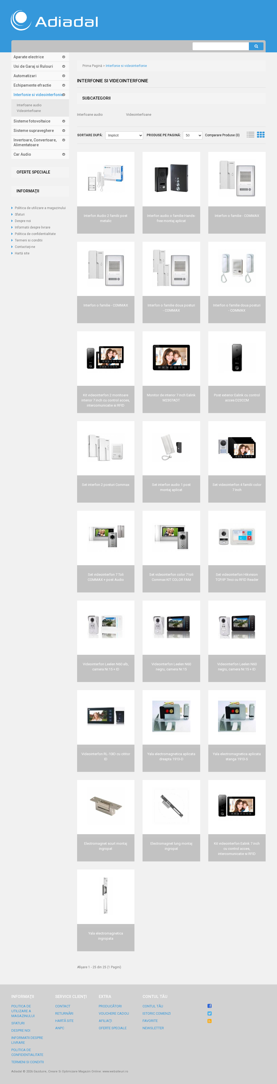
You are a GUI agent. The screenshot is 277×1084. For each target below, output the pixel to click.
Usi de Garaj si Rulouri (33, 66)
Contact (62, 1006)
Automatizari (25, 76)
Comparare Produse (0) (222, 135)
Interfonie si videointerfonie (38, 95)
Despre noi (23, 221)
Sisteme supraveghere (34, 130)
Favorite (150, 1021)
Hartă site (22, 253)
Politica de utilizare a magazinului (40, 208)
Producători (110, 1006)
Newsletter (153, 1028)
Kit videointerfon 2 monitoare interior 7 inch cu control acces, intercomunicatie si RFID (105, 400)
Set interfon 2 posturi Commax (105, 485)
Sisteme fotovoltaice (32, 121)
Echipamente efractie (32, 85)
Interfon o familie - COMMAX (237, 216)
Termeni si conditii (28, 240)
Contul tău (153, 1006)
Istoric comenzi (157, 1013)
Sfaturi (20, 214)
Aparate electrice (29, 57)
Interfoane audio (29, 105)
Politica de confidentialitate (35, 234)
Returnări (64, 1013)
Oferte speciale (113, 1028)
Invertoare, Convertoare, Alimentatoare (35, 142)
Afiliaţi (105, 1021)
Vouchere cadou (114, 1013)
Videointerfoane (29, 111)
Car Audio (22, 154)
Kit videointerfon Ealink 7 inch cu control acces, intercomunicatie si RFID (237, 848)
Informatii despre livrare (32, 227)
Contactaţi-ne (25, 247)
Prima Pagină (92, 66)
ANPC (59, 1028)
